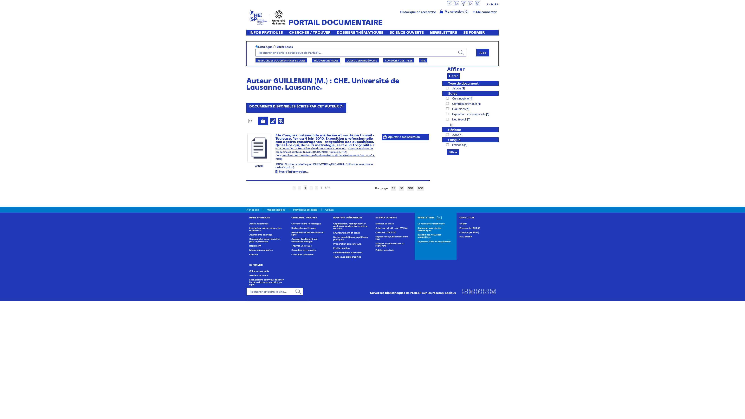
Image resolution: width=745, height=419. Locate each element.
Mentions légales (276, 209)
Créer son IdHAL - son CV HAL (391, 228)
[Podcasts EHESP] (477, 3)
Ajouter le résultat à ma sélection (263, 121)
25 (393, 188)
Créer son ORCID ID (385, 232)
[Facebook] (463, 3)
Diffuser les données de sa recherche (389, 244)
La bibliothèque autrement (347, 252)
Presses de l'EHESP (469, 228)
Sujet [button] (452, 93)
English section (341, 248)
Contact (329, 209)
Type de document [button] (463, 83)
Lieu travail (459, 119)
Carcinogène (461, 98)
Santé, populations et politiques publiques (350, 238)
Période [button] (454, 130)
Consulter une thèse (398, 60)
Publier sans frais (384, 250)
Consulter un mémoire (362, 60)
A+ (496, 4)
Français (458, 144)
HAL (423, 60)
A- (488, 4)
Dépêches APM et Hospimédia (434, 241)
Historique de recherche (418, 12)
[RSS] (449, 3)
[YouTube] (470, 3)
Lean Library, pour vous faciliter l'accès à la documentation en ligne (266, 282)
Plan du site (252, 209)
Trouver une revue (326, 60)
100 (410, 188)
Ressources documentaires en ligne (281, 60)
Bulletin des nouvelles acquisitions (429, 236)
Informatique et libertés (305, 209)
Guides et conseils (259, 271)
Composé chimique (465, 103)
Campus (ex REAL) (469, 232)
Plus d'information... (293, 171)
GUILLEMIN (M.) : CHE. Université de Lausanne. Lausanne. (310, 148)
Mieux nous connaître (261, 250)
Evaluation (459, 109)
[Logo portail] (267, 17)
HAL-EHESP (465, 236)
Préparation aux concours (347, 244)
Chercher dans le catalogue (306, 223)
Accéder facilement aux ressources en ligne (304, 240)
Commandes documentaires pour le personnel (264, 240)
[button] (449, 124)
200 (420, 188)
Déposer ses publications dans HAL (391, 237)
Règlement (255, 246)
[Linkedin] (456, 3)
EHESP (463, 223)
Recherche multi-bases (303, 228)
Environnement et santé (346, 233)
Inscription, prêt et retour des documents (265, 229)
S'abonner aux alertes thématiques (429, 229)
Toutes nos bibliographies (347, 257)
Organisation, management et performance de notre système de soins (350, 226)
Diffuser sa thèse (384, 223)
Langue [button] (454, 140)
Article (457, 88)
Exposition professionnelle (469, 114)
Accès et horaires (259, 223)
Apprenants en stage (260, 235)
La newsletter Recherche (431, 223)
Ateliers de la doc (258, 275)
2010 (455, 134)
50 (401, 188)
